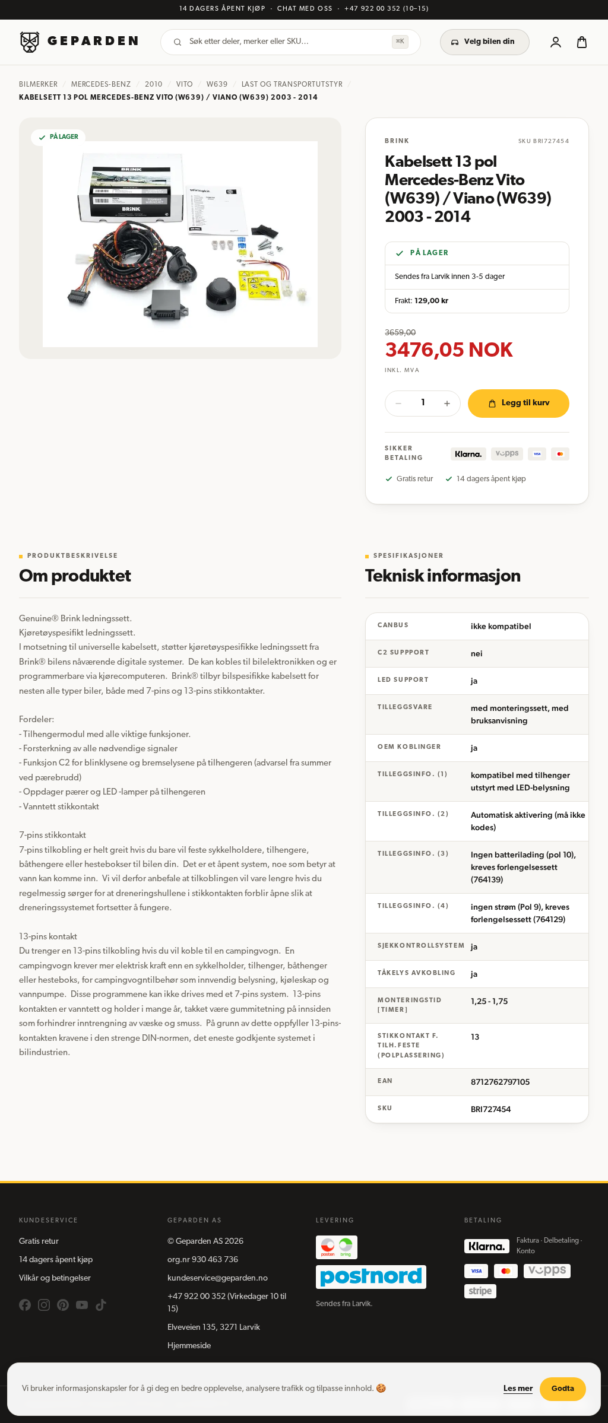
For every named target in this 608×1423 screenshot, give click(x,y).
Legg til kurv (526, 403)
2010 (154, 84)
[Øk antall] (447, 403)
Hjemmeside (189, 1346)
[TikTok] (101, 1305)
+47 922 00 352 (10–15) (386, 9)
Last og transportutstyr (292, 84)
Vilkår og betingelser (55, 1278)
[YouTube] (82, 1305)
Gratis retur (39, 1241)
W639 (217, 84)
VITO (184, 84)
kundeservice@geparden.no (217, 1278)
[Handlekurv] (582, 42)
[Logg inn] (556, 42)
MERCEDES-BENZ (101, 84)
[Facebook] (25, 1305)
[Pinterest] (63, 1305)
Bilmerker (38, 84)
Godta (563, 1389)
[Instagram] (44, 1305)
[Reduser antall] (398, 403)
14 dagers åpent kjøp (56, 1260)
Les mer (518, 1388)
